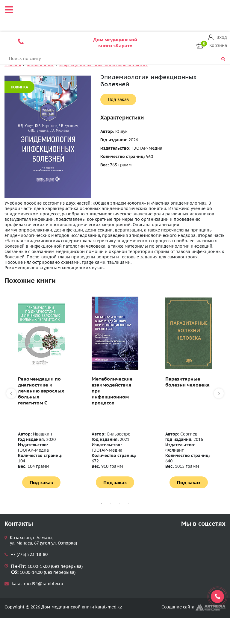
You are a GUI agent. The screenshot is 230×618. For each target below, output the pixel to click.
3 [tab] (119, 503)
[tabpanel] (41, 392)
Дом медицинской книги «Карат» (115, 42)
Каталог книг (40, 65)
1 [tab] (102, 503)
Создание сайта (178, 607)
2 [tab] (111, 503)
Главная (12, 65)
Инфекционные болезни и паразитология (103, 65)
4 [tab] (128, 503)
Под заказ (118, 99)
